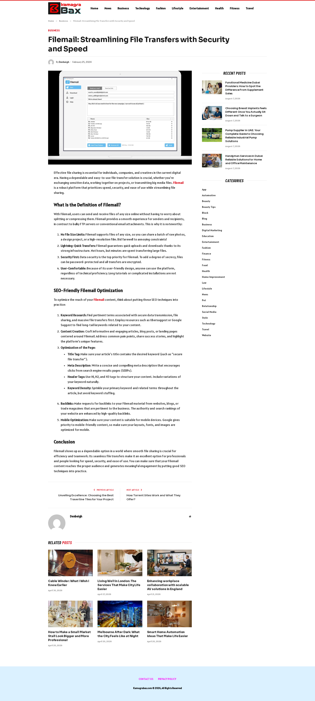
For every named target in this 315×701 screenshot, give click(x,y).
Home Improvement (213, 277)
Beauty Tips (208, 207)
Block (205, 212)
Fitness (235, 8)
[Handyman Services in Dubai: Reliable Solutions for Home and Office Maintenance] (212, 161)
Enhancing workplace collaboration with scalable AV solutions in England (168, 585)
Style (205, 317)
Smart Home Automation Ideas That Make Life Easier (167, 634)
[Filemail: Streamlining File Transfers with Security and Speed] (120, 118)
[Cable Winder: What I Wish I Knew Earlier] (70, 563)
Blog (204, 218)
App (204, 189)
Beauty (206, 201)
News (107, 8)
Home (94, 8)
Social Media (209, 312)
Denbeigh (64, 62)
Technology (142, 8)
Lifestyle (177, 8)
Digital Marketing (212, 230)
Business (123, 8)
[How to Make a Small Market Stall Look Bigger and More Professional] (70, 614)
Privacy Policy (167, 679)
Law (204, 282)
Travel (250, 8)
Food (205, 265)
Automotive (209, 195)
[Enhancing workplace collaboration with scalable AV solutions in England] (169, 563)
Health (219, 8)
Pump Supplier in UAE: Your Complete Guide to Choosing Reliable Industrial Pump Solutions (244, 136)
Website (206, 335)
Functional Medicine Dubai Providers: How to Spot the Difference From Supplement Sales (244, 88)
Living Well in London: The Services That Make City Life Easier (119, 585)
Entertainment (199, 8)
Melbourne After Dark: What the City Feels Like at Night (119, 634)
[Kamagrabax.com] (64, 8)
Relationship (209, 306)
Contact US (146, 679)
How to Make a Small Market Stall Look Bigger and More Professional (69, 636)
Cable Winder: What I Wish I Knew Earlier (68, 583)
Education (208, 236)
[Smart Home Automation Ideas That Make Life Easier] (169, 614)
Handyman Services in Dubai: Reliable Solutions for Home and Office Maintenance (244, 159)
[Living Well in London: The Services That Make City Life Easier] (120, 563)
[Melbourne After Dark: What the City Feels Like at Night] (120, 614)
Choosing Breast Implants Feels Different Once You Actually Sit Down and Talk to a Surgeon (246, 112)
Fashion (161, 8)
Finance (206, 253)
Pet (204, 300)
